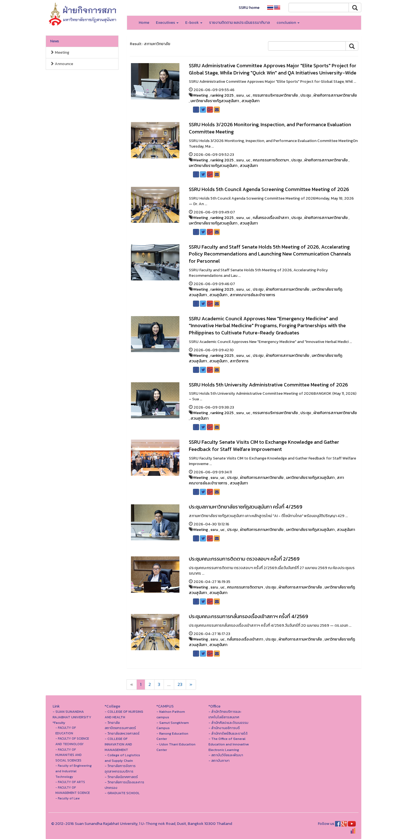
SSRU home (249, 8)
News (54, 41)
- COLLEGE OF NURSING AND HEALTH (124, 714)
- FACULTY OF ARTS (70, 782)
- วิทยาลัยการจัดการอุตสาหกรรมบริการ (120, 768)
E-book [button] (192, 22)
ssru (240, 95)
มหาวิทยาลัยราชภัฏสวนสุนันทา (214, 101)
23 (179, 684)
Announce (63, 64)
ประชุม (305, 95)
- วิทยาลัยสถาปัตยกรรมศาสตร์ (120, 725)
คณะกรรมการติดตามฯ (271, 160)
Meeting (61, 52)
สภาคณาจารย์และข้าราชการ (252, 295)
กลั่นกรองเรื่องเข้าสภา (271, 218)
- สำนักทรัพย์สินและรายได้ (228, 733)
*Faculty (59, 722)
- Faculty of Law (67, 798)
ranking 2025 (222, 95)
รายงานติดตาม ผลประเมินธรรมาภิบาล (239, 22)
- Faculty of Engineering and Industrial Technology (73, 771)
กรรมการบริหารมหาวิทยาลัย (275, 95)
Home (144, 22)
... (169, 684)
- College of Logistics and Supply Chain (122, 757)
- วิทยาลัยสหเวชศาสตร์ (122, 733)
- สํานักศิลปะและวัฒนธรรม (228, 722)
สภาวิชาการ (239, 361)
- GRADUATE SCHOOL (122, 793)
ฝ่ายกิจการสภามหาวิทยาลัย (335, 95)
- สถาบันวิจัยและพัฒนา (225, 755)
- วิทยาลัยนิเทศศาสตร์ (121, 776)
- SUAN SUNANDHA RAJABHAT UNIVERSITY (72, 714)
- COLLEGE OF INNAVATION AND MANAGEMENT (118, 744)
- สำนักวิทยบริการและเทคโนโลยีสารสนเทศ (224, 714)
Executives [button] (166, 22)
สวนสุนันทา (250, 101)
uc (248, 95)
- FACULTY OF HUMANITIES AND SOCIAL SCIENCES (68, 755)
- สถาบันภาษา (219, 760)
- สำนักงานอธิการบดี (224, 727)
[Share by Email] (217, 110)
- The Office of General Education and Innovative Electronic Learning (228, 744)
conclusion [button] (287, 22)
